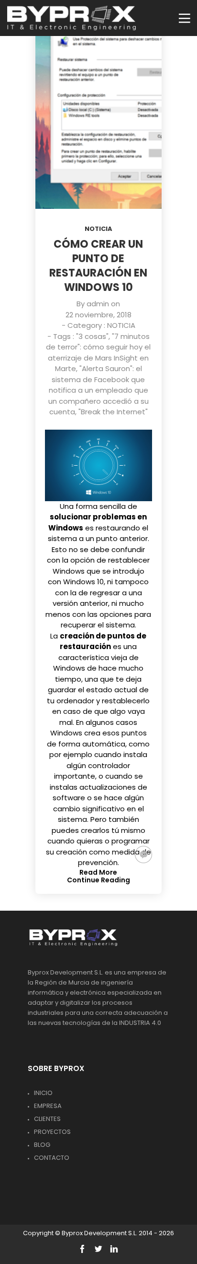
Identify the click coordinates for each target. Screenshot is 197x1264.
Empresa (48, 1105)
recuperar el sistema (98, 625)
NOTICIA (98, 228)
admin (98, 304)
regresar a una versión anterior (97, 598)
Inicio (43, 1092)
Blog (42, 1144)
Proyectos (52, 1131)
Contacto (51, 1157)
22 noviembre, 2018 (98, 315)
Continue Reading (98, 880)
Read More (98, 872)
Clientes (47, 1118)
